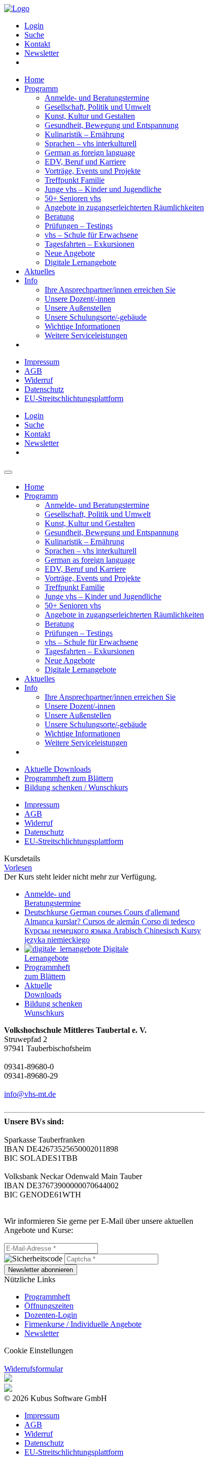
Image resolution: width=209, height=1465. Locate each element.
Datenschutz (44, 389)
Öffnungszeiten (49, 1305)
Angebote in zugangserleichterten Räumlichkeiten (124, 207)
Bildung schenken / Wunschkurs (76, 787)
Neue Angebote (70, 253)
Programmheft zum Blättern (68, 778)
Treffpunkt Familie (74, 180)
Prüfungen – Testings (79, 225)
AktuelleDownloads (42, 990)
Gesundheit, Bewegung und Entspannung (112, 125)
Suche (34, 34)
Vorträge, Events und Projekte (93, 171)
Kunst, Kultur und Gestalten (90, 116)
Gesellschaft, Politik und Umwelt (98, 107)
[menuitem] (114, 25)
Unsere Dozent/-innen (80, 299)
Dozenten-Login (50, 1315)
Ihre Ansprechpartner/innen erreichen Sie (110, 289)
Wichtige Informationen (82, 326)
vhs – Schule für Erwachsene (91, 235)
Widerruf (38, 380)
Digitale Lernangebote (80, 262)
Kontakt (37, 44)
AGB (33, 371)
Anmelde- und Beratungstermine (97, 97)
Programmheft (47, 1296)
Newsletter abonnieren (40, 1270)
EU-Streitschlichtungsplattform (73, 398)
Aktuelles (39, 271)
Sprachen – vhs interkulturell (90, 143)
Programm (41, 88)
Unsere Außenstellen (78, 308)
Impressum (41, 361)
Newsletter (41, 53)
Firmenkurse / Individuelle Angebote (83, 1324)
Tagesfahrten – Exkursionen (89, 244)
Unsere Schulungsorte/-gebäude (96, 317)
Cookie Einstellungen (38, 1350)
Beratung (59, 216)
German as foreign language (90, 152)
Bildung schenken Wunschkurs (53, 1008)
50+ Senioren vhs (73, 198)
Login (34, 25)
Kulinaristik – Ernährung (84, 134)
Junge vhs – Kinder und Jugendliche (103, 189)
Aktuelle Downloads (57, 769)
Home (34, 79)
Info (31, 280)
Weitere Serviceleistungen (86, 335)
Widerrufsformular (33, 1368)
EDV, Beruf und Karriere (85, 161)
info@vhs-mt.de (30, 1094)
